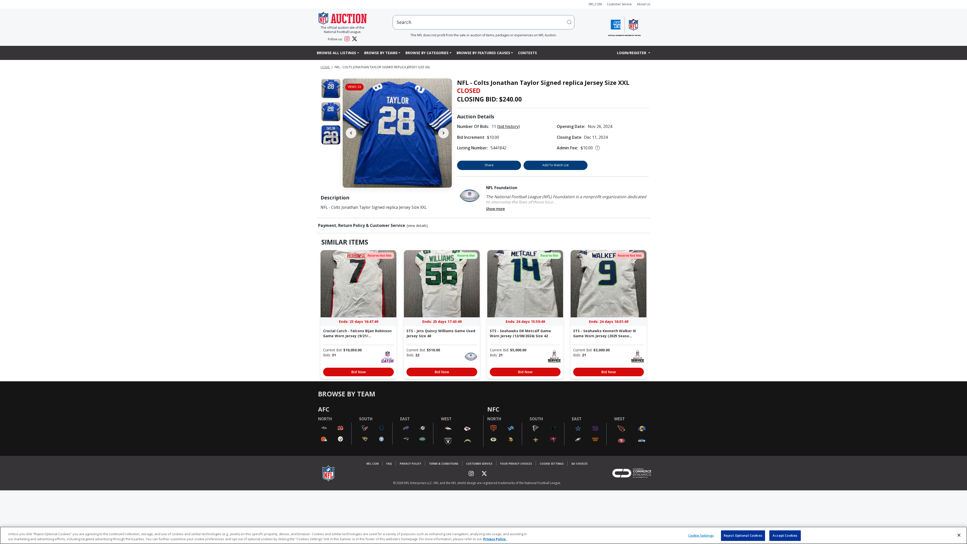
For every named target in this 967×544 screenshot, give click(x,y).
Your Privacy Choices (516, 463)
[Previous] (351, 133)
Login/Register (632, 52)
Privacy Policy (410, 463)
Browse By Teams (381, 52)
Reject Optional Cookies (743, 535)
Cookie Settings (552, 463)
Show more (495, 208)
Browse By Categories (426, 52)
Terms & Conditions (443, 463)
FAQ (389, 463)
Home (325, 67)
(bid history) (508, 126)
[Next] (443, 133)
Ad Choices (579, 463)
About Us (643, 4)
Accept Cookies (785, 535)
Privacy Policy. (495, 538)
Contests (527, 52)
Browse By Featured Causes (483, 52)
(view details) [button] (417, 225)
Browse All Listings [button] (336, 52)
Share (489, 165)
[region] (483, 535)
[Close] (958, 535)
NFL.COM (595, 4)
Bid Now (358, 371)
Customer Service (619, 4)
